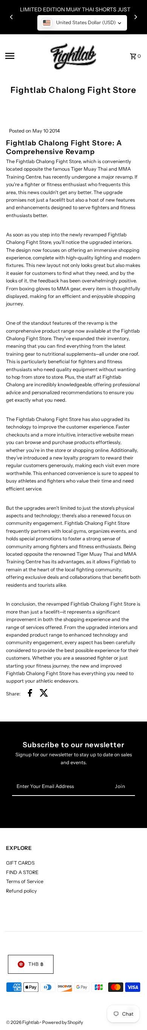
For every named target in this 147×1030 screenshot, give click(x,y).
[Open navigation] (23, 55)
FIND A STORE (22, 872)
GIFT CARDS (20, 863)
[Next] (135, 17)
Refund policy (21, 891)
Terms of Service (24, 881)
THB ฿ (36, 964)
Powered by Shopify (62, 1022)
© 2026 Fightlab (23, 1022)
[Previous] (11, 17)
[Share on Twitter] (44, 694)
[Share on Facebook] (30, 694)
